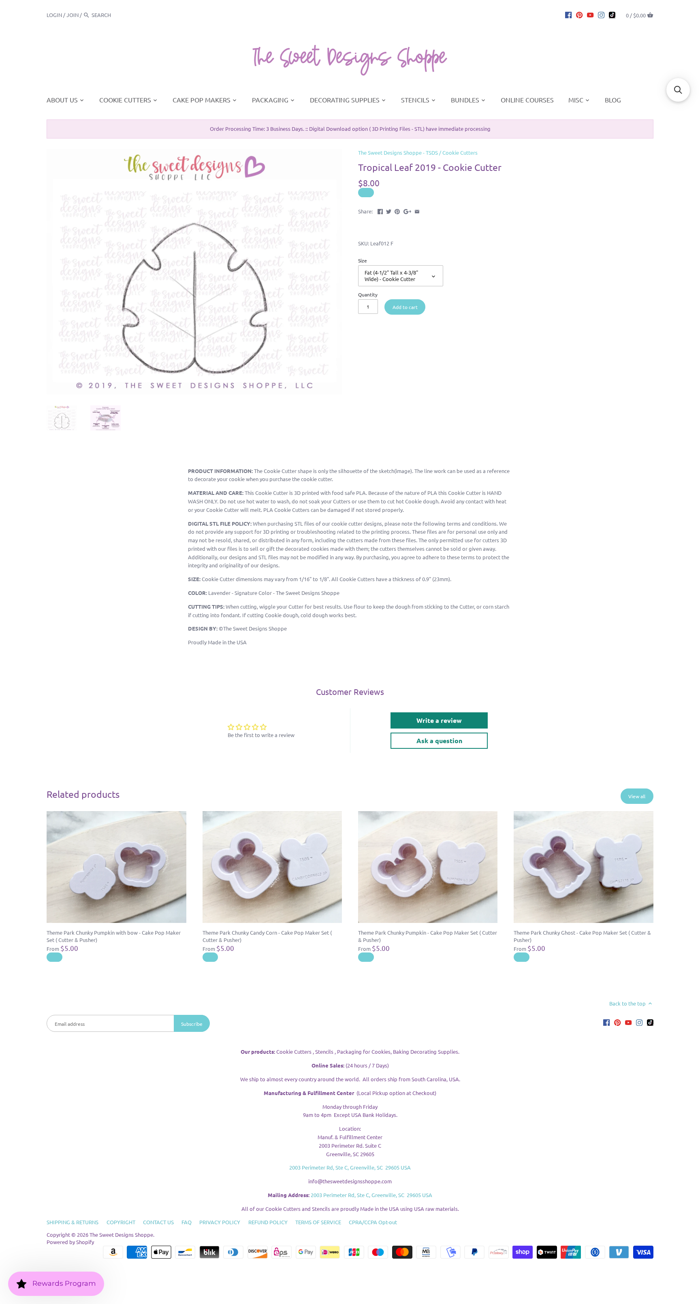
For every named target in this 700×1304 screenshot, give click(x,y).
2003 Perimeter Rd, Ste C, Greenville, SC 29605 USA (350, 1167)
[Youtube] (590, 14)
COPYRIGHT (121, 1222)
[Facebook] (568, 14)
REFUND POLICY (268, 1222)
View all (636, 796)
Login (54, 14)
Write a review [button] (439, 720)
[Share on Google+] (407, 210)
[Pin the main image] (397, 210)
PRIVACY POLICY (219, 1222)
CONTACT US (158, 1222)
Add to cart (405, 307)
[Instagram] (601, 14)
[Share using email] (417, 210)
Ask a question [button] (439, 740)
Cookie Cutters (460, 152)
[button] (678, 90)
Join (72, 14)
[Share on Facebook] (380, 210)
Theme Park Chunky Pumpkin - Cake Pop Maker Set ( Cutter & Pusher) (427, 936)
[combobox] (114, 14)
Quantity (368, 294)
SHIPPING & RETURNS (72, 1222)
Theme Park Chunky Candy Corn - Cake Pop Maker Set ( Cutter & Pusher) (267, 936)
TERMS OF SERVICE (318, 1222)
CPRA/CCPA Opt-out (373, 1222)
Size (362, 260)
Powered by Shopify (70, 1241)
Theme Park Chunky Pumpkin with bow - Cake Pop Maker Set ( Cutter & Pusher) (114, 936)
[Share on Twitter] (388, 210)
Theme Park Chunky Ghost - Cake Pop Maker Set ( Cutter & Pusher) (582, 936)
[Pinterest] (579, 14)
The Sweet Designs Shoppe (121, 1234)
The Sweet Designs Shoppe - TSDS (398, 152)
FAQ (186, 1222)
